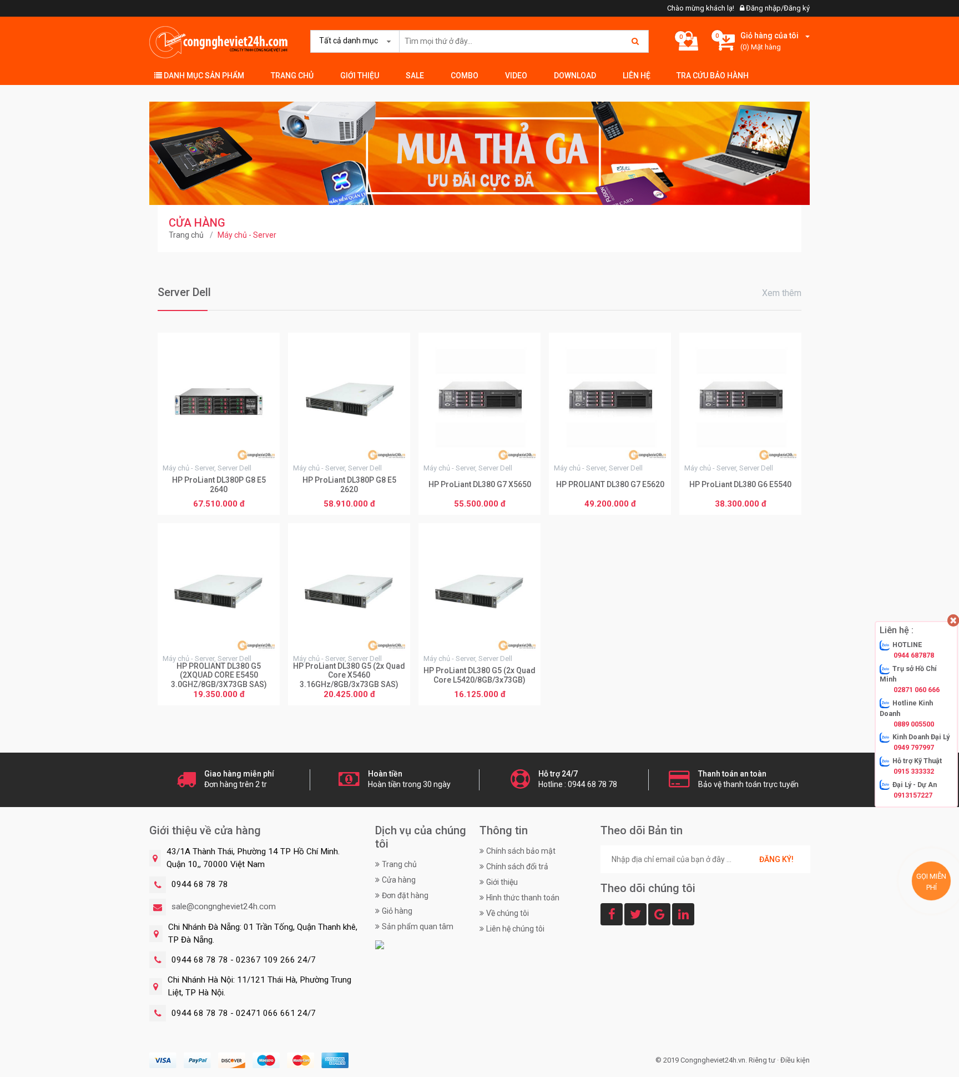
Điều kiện (795, 1060)
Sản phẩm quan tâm (417, 926)
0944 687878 (914, 656)
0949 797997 (914, 748)
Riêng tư (762, 1060)
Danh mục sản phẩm (203, 75)
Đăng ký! (776, 859)
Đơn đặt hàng (405, 895)
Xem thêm (781, 293)
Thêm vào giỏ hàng (219, 504)
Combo (464, 75)
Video (516, 75)
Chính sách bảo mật (521, 850)
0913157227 (913, 795)
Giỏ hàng (397, 910)
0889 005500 (914, 724)
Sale (415, 75)
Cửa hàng (399, 879)
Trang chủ (292, 75)
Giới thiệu (359, 75)
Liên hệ (636, 75)
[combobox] (352, 41)
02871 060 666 (917, 689)
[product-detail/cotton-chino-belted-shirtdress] (479, 152)
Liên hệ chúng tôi (515, 928)
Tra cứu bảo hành (713, 75)
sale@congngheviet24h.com (223, 906)
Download (575, 75)
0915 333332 (914, 772)
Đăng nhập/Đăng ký (777, 8)
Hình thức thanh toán (522, 897)
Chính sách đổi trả (517, 866)
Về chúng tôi (507, 913)
